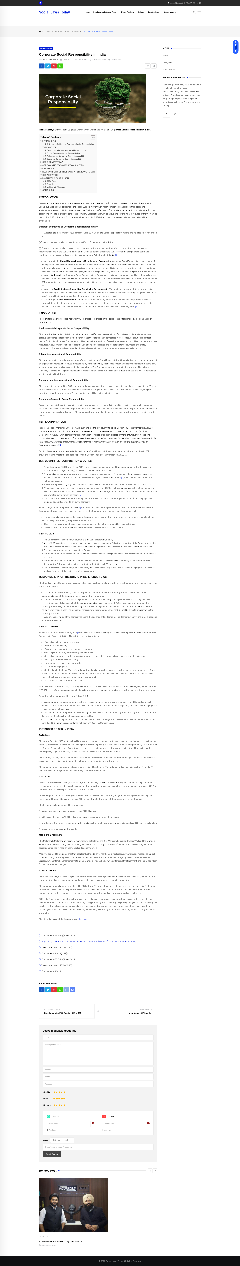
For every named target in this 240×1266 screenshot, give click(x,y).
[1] (116, 255)
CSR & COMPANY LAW (52, 162)
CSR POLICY (48, 168)
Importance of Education (140, 1013)
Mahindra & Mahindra (56, 187)
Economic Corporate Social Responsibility (64, 159)
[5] (80, 495)
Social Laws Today (54, 12)
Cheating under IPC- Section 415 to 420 (62, 1013)
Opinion (141, 12)
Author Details (169, 69)
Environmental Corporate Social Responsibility (66, 150)
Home (87, 12)
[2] (136, 306)
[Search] (194, 12)
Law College (153, 12)
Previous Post (53, 1010)
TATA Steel (51, 181)
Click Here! (83, 919)
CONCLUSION (48, 190)
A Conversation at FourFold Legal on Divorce (60, 1241)
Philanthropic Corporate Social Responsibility (66, 156)
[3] (40, 947)
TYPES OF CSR (49, 147)
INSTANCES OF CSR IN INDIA (55, 178)
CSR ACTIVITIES (50, 175)
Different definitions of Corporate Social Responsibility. (70, 144)
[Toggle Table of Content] (92, 137)
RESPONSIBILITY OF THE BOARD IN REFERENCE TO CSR (68, 172)
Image (45, 1140)
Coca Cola (51, 184)
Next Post (144, 1010)
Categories (167, 62)
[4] (122, 477)
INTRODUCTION (49, 141)
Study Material (170, 12)
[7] (78, 632)
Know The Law (127, 12)
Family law (43, 1237)
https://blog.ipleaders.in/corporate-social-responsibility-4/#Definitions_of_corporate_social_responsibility (89, 941)
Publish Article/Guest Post (104, 12)
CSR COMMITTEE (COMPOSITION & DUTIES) (63, 165)
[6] (79, 507)
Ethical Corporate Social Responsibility (63, 153)
